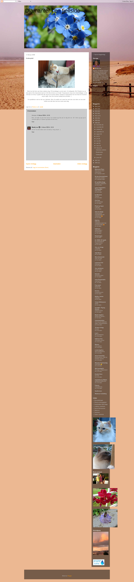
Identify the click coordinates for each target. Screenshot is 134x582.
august (98, 134)
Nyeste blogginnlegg (99, 54)
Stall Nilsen (98, 253)
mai (97, 141)
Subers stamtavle (99, 414)
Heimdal (97, 274)
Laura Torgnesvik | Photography (100, 188)
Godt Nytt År (98, 281)
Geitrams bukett (99, 310)
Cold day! (97, 207)
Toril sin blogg (99, 211)
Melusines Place (99, 169)
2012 (96, 113)
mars (97, 145)
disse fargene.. (98, 346)
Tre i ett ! (97, 375)
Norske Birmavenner (99, 408)
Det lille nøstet (98, 269)
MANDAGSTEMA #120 (100, 381)
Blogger (70, 576)
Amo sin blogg (99, 247)
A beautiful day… (99, 387)
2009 (96, 120)
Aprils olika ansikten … (100, 178)
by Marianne (98, 194)
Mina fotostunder (99, 257)
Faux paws (98, 285)
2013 (96, 111)
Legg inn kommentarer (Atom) (40, 167)
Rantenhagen (98, 236)
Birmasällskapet (98, 400)
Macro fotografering (100, 351)
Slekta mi (96, 410)
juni (97, 138)
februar (98, 148)
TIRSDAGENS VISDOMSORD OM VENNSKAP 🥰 (99, 215)
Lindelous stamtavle (99, 406)
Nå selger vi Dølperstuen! (101, 370)
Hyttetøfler (97, 298)
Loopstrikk (97, 248)
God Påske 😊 (98, 364)
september (99, 131)
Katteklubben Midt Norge (100, 404)
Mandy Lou (35, 127)
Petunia (97, 385)
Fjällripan (97, 229)
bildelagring (98, 264)
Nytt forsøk (97, 286)
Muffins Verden (99, 296)
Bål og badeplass (99, 334)
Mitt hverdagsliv (99, 368)
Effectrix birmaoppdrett (100, 402)
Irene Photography (100, 279)
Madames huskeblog (101, 393)
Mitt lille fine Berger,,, (100, 316)
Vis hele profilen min (98, 82)
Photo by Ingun (99, 206)
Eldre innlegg (82, 164)
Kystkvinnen (98, 391)
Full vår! (97, 329)
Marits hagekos (99, 315)
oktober (98, 129)
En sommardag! (99, 202)
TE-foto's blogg (99, 327)
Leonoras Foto (99, 262)
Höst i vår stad (98, 258)
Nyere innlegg (31, 164)
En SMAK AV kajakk (100, 240)
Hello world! (98, 190)
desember (99, 124)
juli (97, 136)
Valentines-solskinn (101, 150)
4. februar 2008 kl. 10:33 (43, 115)
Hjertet (96, 303)
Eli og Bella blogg (100, 182)
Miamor (97, 344)
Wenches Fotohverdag (101, 363)
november (99, 127)
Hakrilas (97, 220)
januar (98, 157)
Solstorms (97, 412)
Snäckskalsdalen (99, 320)
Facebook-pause (99, 292)
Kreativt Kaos (98, 374)
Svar (33, 121)
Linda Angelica (99, 350)
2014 (96, 108)
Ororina (97, 291)
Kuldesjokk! (99, 154)
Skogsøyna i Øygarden (100, 183)
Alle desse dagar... (99, 275)
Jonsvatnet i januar (99, 340)
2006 (96, 162)
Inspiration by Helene (101, 379)
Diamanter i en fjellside (52, 11)
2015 (96, 106)
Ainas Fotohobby (100, 355)
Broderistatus (99, 152)
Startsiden (57, 164)
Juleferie (97, 196)
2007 (96, 160)
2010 (96, 118)
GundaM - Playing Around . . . (100, 308)
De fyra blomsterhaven (101, 176)
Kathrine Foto (99, 339)
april (97, 143)
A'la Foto (97, 200)
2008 (96, 122)
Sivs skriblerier (99, 268)
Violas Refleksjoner (100, 302)
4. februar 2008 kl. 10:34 (47, 127)
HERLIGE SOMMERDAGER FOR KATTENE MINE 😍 (100, 223)
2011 (96, 115)
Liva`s (96, 333)
